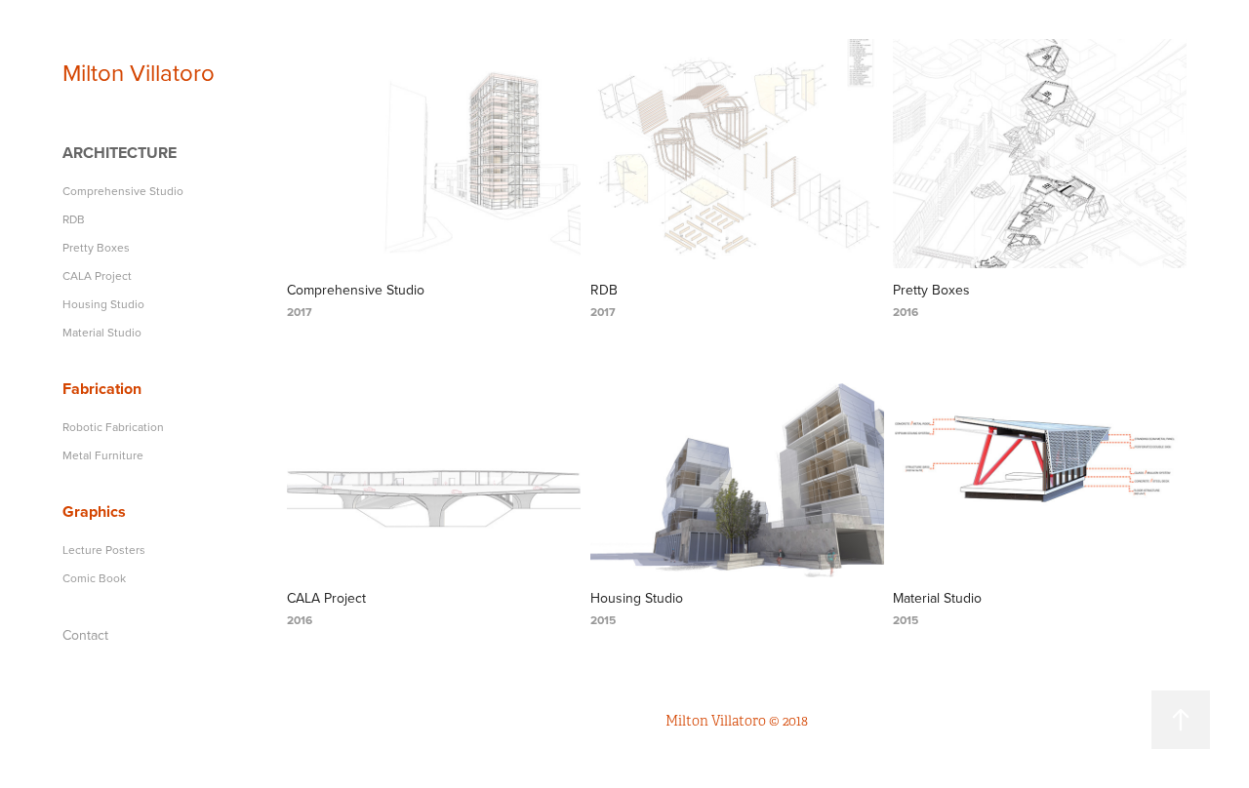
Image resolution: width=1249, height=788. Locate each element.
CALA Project (97, 275)
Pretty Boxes (96, 247)
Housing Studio (103, 304)
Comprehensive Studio (122, 190)
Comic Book (94, 578)
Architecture (119, 152)
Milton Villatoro (138, 72)
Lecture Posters (103, 549)
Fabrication (101, 388)
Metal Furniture (102, 455)
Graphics (94, 511)
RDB (73, 219)
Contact (85, 635)
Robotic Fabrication (113, 426)
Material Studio (101, 332)
